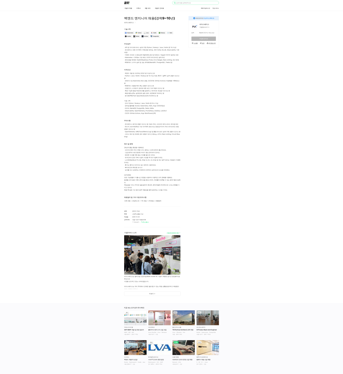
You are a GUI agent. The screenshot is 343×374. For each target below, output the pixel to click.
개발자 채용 (128, 8)
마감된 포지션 (204, 39)
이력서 (138, 8)
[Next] (177, 256)
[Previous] (127, 256)
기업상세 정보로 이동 (173, 232)
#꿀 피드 (148, 8)
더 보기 (151, 294)
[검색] (175, 3)
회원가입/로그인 (205, 8)
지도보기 (136, 222)
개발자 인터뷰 (159, 8)
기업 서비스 (215, 8)
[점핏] (127, 3)
